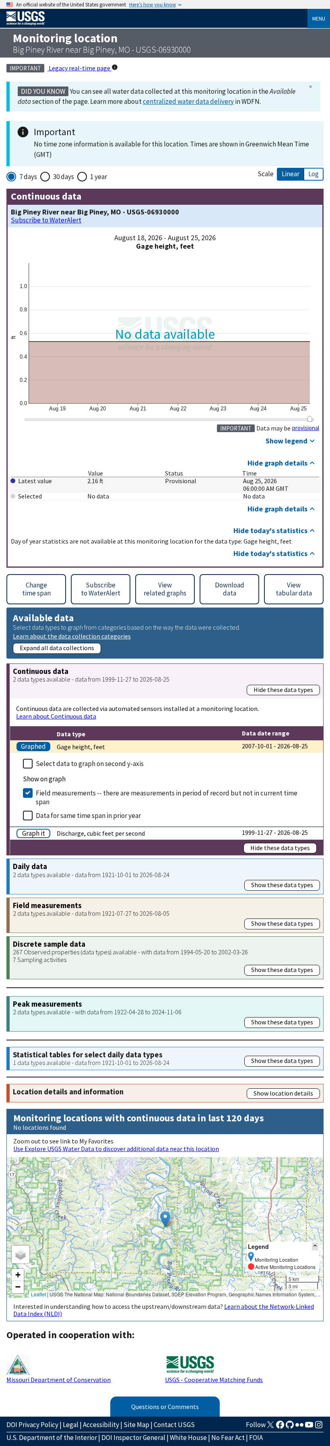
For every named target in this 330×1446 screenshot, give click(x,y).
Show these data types (282, 885)
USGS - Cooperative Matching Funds (214, 1380)
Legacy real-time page (79, 68)
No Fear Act (228, 1437)
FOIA (256, 1437)
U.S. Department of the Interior (51, 1437)
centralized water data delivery (188, 101)
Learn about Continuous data (56, 716)
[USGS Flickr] (299, 1427)
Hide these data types (283, 690)
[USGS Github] (290, 1427)
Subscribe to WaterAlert (46, 220)
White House (188, 1437)
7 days (28, 176)
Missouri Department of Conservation (58, 1380)
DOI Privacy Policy (32, 1424)
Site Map (136, 1424)
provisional (305, 428)
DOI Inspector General (133, 1437)
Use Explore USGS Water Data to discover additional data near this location (116, 1149)
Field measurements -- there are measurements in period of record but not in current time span (166, 797)
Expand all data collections (57, 648)
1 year (98, 176)
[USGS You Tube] (309, 1427)
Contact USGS (174, 1424)
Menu (318, 18)
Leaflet (38, 1294)
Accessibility (101, 1424)
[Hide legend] (315, 1246)
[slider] (309, 419)
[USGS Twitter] (270, 1427)
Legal (70, 1424)
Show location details (283, 1093)
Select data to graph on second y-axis (90, 763)
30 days (63, 176)
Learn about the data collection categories (72, 636)
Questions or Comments (165, 1407)
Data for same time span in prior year (88, 815)
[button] (165, 1219)
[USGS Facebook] (280, 1427)
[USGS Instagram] (319, 1427)
